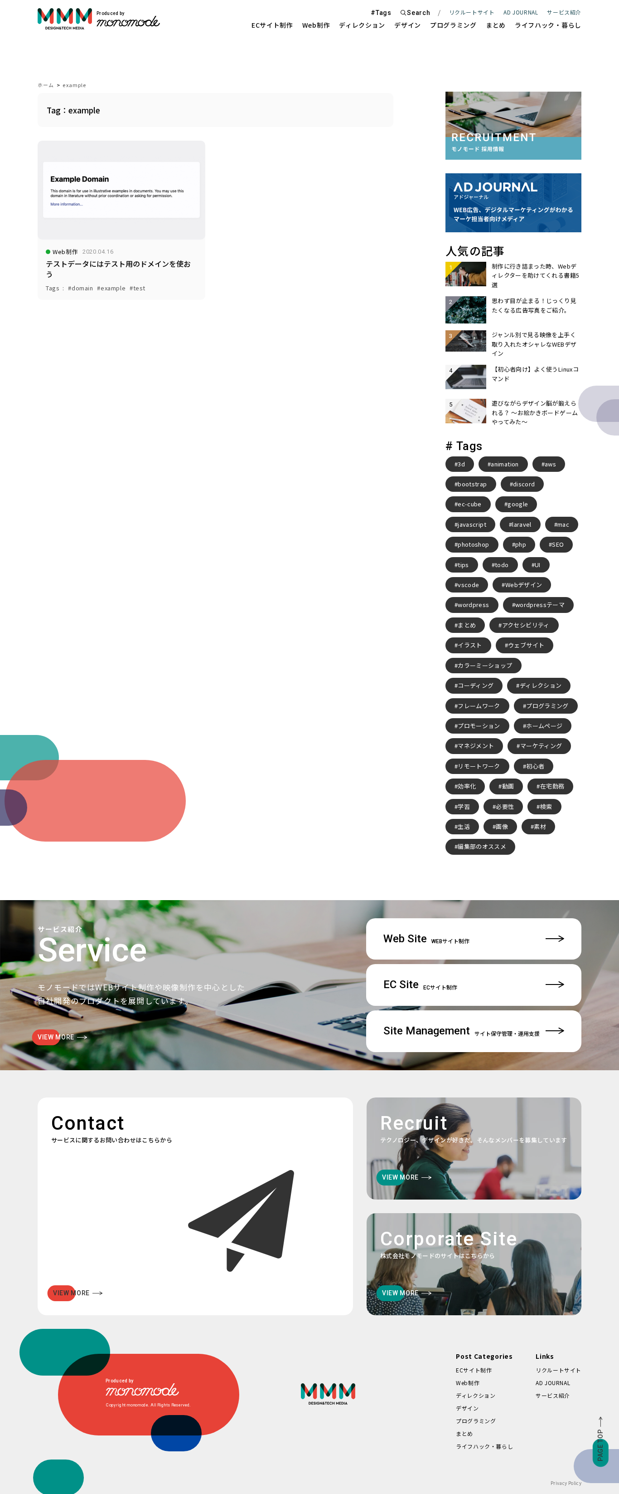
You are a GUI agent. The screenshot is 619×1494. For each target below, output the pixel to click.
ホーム (46, 84)
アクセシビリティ (526, 625)
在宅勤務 (552, 786)
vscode (468, 584)
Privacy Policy (566, 1482)
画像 (502, 826)
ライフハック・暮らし (548, 24)
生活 (464, 826)
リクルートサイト (472, 12)
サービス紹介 (553, 1395)
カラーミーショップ (485, 665)
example (74, 84)
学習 (464, 806)
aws (550, 464)
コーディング (475, 685)
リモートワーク (479, 766)
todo (501, 564)
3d (461, 464)
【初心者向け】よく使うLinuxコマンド (535, 373)
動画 (508, 786)
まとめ (496, 24)
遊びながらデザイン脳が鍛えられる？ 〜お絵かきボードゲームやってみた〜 (535, 412)
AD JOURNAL (520, 12)
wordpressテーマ (540, 604)
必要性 (505, 806)
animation (504, 464)
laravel (521, 524)
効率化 (467, 786)
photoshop (473, 544)
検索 (546, 806)
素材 (540, 826)
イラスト (470, 645)
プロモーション (479, 725)
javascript (472, 524)
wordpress (473, 604)
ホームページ (544, 725)
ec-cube (469, 504)
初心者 (535, 766)
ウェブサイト (526, 645)
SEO (558, 544)
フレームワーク (479, 705)
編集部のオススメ (482, 846)
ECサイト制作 (272, 24)
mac (563, 524)
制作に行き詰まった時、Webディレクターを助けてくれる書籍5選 (535, 275)
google (518, 504)
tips (463, 564)
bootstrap (472, 484)
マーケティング (541, 745)
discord (524, 484)
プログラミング (453, 24)
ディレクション (362, 24)
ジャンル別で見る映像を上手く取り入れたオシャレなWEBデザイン (534, 344)
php (520, 544)
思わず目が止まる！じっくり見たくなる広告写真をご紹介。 (534, 305)
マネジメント (476, 745)
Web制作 (316, 24)
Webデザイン (523, 584)
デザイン (407, 24)
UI (538, 564)
